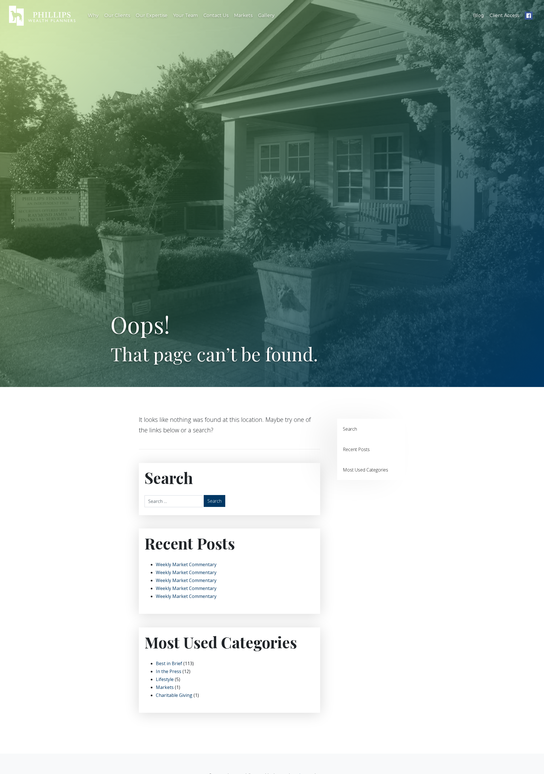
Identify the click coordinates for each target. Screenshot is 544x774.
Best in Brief (169, 663)
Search (350, 429)
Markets (243, 15)
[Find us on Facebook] (529, 16)
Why (93, 15)
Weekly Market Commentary (186, 564)
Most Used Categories (365, 470)
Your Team (185, 15)
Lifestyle (165, 679)
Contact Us (215, 15)
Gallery (266, 15)
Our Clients (117, 15)
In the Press (168, 671)
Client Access (504, 15)
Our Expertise (151, 15)
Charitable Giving (174, 695)
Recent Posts (356, 449)
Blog (478, 15)
